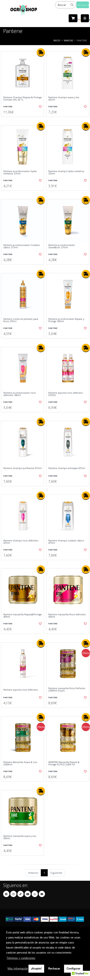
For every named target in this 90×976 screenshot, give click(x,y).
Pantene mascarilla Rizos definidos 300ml (67, 615)
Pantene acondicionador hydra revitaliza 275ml (20, 172)
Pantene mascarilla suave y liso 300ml (19, 837)
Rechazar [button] (54, 968)
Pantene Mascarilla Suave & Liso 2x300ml (20, 763)
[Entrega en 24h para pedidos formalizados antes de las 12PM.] (41, 52)
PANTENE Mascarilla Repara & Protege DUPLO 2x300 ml (64, 763)
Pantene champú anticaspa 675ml (66, 468)
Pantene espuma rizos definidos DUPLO (65, 394)
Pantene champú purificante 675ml (22, 468)
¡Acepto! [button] (36, 968)
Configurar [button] (73, 968)
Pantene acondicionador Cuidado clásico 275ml (21, 246)
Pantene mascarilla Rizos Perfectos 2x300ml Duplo (66, 689)
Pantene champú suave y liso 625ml (63, 98)
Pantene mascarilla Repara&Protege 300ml (22, 615)
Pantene (7, 106)
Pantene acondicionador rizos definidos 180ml (19, 394)
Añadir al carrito (24, 120)
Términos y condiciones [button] (20, 958)
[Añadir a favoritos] (40, 106)
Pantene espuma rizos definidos (20, 690)
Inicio (56, 40)
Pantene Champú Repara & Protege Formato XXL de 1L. (22, 98)
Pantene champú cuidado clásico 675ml (66, 542)
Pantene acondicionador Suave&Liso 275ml (61, 246)
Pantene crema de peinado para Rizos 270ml (20, 320)
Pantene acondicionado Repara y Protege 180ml (66, 320)
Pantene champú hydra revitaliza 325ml (66, 172)
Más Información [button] (18, 968)
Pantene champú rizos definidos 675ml (20, 542)
